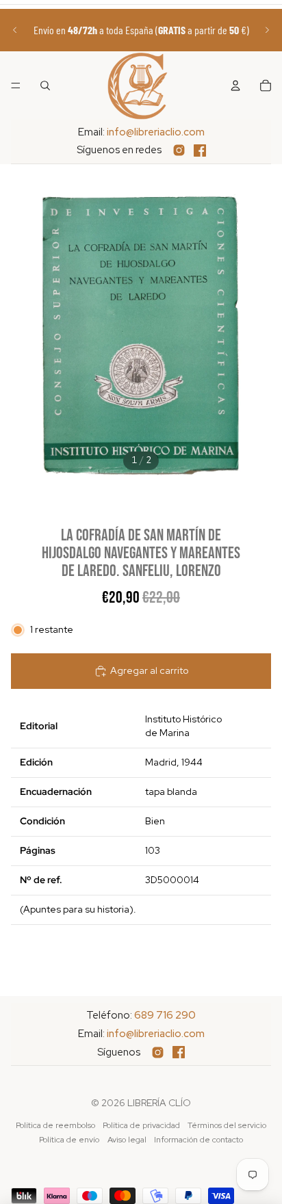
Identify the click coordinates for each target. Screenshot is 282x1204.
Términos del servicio (227, 1125)
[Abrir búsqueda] (45, 85)
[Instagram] (178, 150)
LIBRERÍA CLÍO (159, 1103)
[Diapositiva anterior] (15, 30)
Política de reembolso (55, 1125)
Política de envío (69, 1139)
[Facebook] (200, 150)
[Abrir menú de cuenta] (235, 85)
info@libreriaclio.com (156, 132)
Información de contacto (198, 1139)
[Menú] (15, 85)
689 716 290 (165, 1015)
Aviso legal (126, 1139)
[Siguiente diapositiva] (267, 30)
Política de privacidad (141, 1125)
